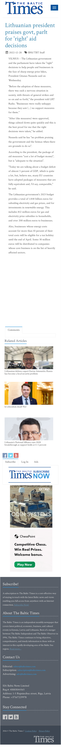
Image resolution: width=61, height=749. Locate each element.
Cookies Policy (31, 731)
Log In (24, 462)
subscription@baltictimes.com (31, 670)
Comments (14, 330)
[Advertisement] (30, 291)
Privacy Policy (44, 731)
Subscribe (10, 462)
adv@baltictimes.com (27, 674)
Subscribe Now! (21, 604)
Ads (36, 462)
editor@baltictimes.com (24, 666)
